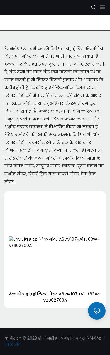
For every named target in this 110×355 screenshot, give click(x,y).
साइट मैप (12, 344)
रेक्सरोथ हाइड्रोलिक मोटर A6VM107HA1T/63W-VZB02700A (55, 297)
